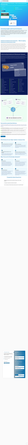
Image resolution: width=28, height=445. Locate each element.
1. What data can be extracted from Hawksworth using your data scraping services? (12, 180)
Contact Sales (3, 60)
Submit (19, 376)
